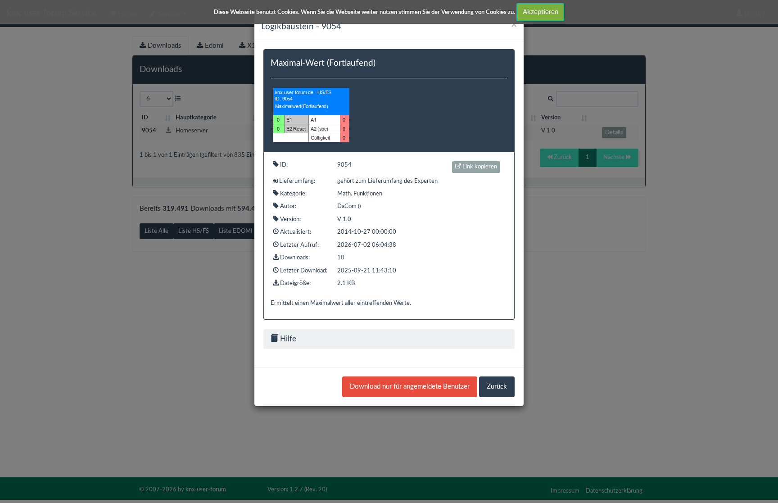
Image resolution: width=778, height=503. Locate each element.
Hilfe (287, 339)
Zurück (497, 386)
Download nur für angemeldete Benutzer (410, 386)
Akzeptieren (540, 12)
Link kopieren (479, 167)
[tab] (389, 339)
